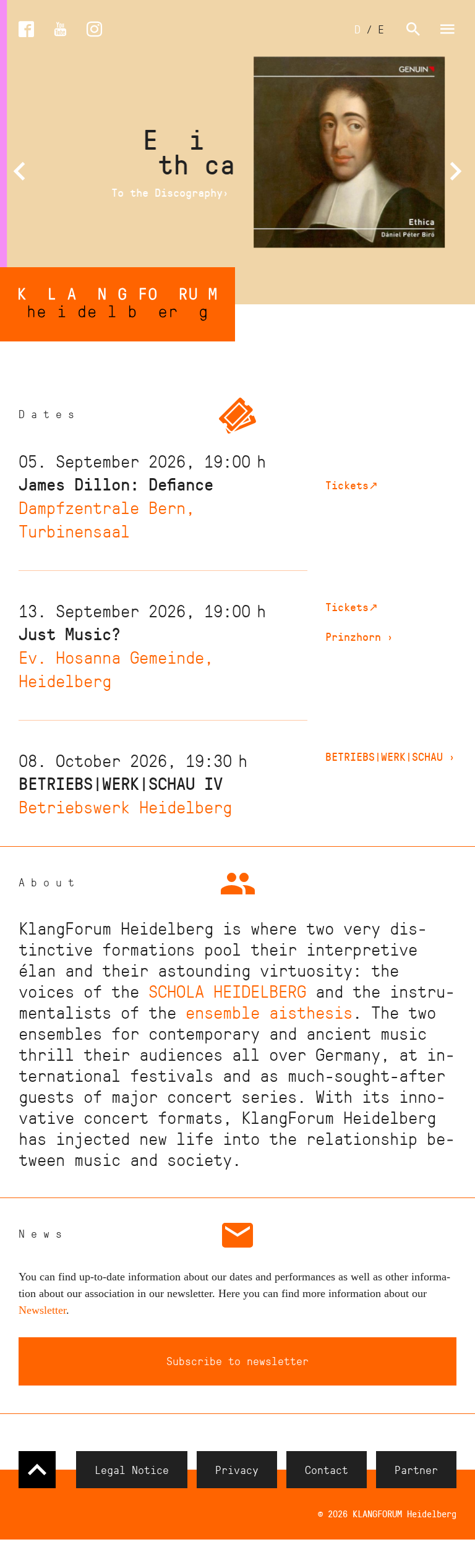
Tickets (351, 485)
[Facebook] (26, 29)
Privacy (237, 1469)
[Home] (117, 304)
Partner (416, 1469)
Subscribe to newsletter (237, 1360)
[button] (19, 171)
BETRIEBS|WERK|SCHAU (390, 756)
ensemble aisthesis (269, 1011)
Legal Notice (132, 1469)
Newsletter (42, 1310)
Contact (326, 1469)
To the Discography (164, 192)
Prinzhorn (359, 636)
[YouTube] (60, 29)
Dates (49, 413)
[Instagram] (94, 29)
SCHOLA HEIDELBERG (227, 990)
